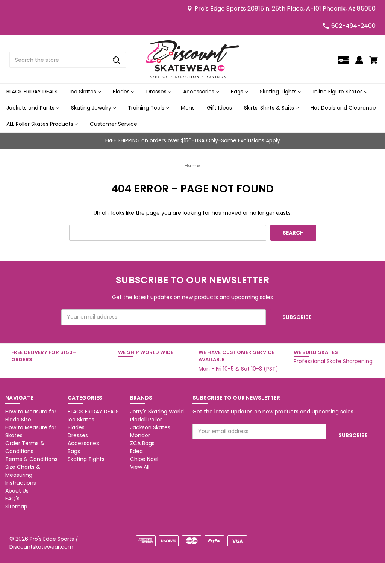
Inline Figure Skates (338, 91)
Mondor (140, 435)
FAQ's (12, 498)
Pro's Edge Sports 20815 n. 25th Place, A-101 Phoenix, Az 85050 (285, 8)
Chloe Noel (144, 459)
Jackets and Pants (31, 107)
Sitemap (16, 506)
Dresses (157, 91)
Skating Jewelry (92, 107)
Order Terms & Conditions (24, 447)
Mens (188, 107)
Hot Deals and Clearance (343, 107)
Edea (136, 451)
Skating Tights (279, 91)
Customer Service (113, 124)
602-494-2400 (353, 25)
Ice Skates (84, 91)
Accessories (199, 91)
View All (139, 467)
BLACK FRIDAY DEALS (32, 91)
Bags (238, 91)
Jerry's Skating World (157, 411)
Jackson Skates (150, 427)
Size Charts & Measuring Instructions (22, 475)
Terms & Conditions (31, 459)
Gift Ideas (219, 107)
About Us (17, 490)
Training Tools (147, 107)
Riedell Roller (146, 419)
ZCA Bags (142, 443)
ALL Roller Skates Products (40, 124)
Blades (122, 91)
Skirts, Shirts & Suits (270, 107)
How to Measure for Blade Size (30, 415)
